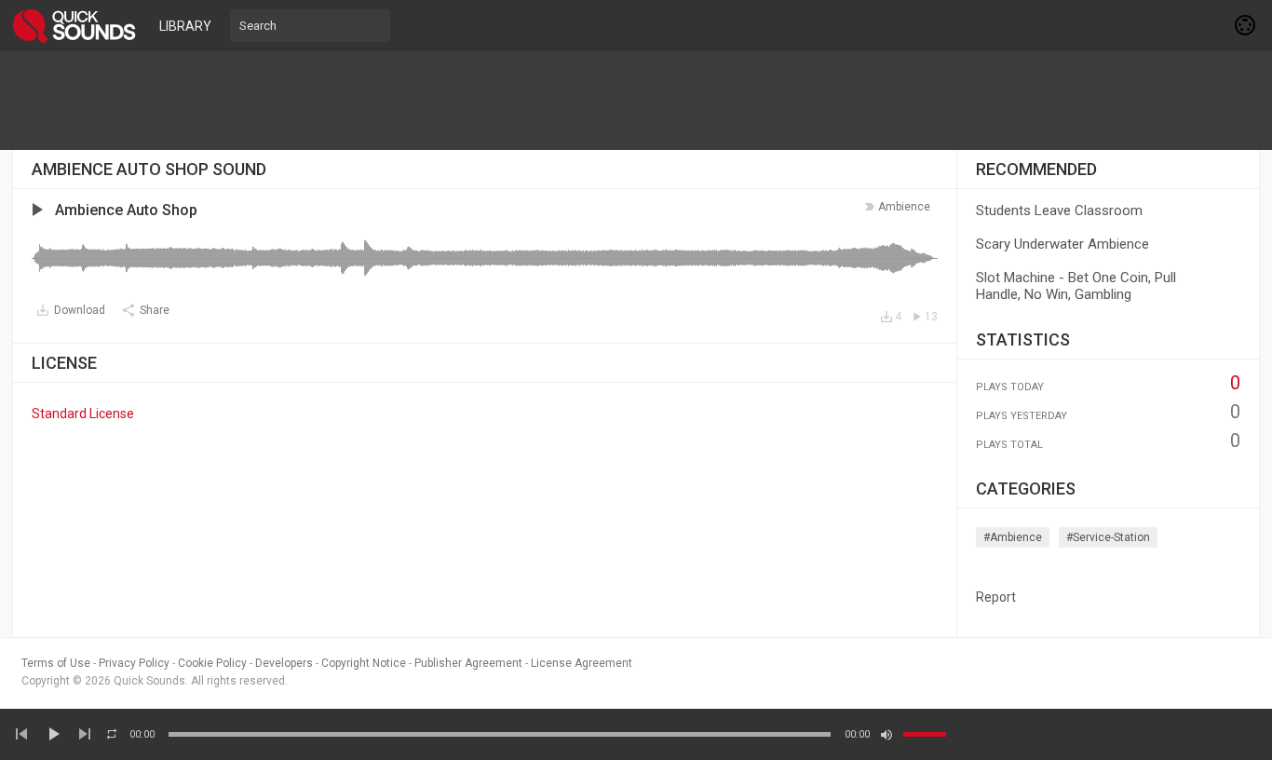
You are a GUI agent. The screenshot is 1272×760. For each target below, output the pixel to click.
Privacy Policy (134, 663)
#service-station (1108, 537)
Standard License (83, 413)
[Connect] (1246, 25)
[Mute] (886, 734)
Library (185, 26)
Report (996, 597)
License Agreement (581, 663)
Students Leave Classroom (1059, 210)
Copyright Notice (363, 663)
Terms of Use (55, 663)
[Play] (53, 734)
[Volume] (924, 734)
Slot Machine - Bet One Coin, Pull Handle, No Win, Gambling (1076, 286)
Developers (284, 663)
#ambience (1012, 537)
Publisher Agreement (468, 663)
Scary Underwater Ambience (1062, 244)
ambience (904, 206)
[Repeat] (111, 733)
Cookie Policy (212, 663)
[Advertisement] (636, 100)
